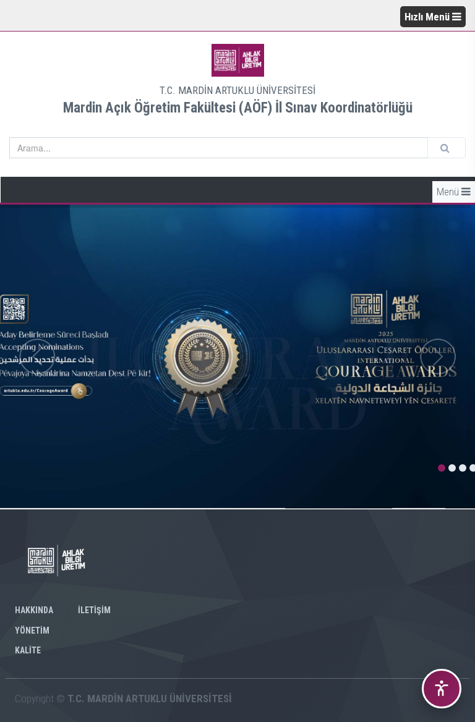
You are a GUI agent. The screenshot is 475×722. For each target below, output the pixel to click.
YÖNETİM (32, 630)
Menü (449, 191)
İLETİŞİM (94, 610)
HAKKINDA (34, 610)
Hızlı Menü (428, 17)
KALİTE (28, 650)
